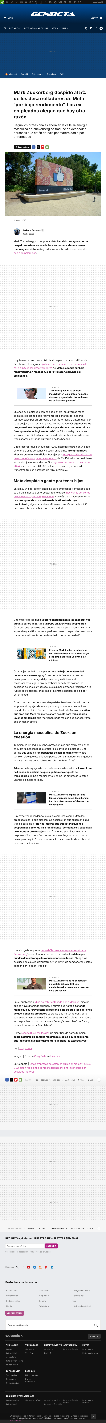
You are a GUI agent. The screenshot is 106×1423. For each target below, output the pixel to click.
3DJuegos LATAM (33, 1400)
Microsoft (13, 74)
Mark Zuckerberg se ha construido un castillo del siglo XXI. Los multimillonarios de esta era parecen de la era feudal (69, 985)
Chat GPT (30, 1228)
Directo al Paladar (70, 1349)
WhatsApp (44, 1306)
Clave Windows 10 (59, 1228)
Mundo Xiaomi (12, 1365)
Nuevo (94, 18)
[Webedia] (13, 1335)
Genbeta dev (78, 1295)
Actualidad (70, 1080)
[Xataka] (2, 2)
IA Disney (43, 1228)
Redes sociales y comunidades (49, 1080)
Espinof (47, 1353)
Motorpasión (87, 1349)
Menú (11, 18)
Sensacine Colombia (53, 1404)
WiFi (62, 74)
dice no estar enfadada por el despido (57, 1002)
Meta (82, 1080)
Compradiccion (12, 1383)
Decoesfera (11, 1379)
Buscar (96, 1325)
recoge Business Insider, (35, 1032)
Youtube (28, 1266)
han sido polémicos (25, 253)
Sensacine (48, 1349)
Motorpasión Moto (90, 1353)
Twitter (85, 28)
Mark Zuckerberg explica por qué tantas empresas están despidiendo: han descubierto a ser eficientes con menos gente (69, 799)
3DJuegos (29, 1349)
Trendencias (11, 1375)
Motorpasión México (87, 1401)
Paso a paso (11, 1290)
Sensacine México (52, 1400)
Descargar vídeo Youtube (82, 1228)
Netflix (9, 1306)
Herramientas (12, 1295)
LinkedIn (52, 1266)
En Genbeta (54, 387)
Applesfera (11, 1357)
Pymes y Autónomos (30, 1380)
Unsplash (55, 1056)
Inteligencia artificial (81, 1290)
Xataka (9, 1349)
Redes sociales (13, 1301)
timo (74, 1301)
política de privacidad (42, 1252)
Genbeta (53, 14)
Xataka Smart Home (14, 1361)
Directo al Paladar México (70, 1401)
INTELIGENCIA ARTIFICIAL (36, 28)
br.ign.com (25, 1048)
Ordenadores (37, 74)
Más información (17, 1420)
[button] (33, 230)
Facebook (96, 28)
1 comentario (23, 147)
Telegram (101, 28)
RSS (40, 1266)
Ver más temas (14, 1313)
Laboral (42, 1301)
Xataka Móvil (11, 1353)
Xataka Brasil (11, 1404)
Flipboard (90, 28)
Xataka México (12, 1400)
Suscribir (51, 1246)
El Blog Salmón (31, 1375)
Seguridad (44, 1295)
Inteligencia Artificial (81, 1306)
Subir (92, 1336)
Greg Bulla (40, 1056)
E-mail (47, 147)
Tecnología (51, 74)
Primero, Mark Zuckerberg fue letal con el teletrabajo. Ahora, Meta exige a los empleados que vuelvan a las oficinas (69, 655)
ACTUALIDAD (15, 28)
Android (24, 74)
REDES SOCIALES (60, 28)
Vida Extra (29, 1353)
